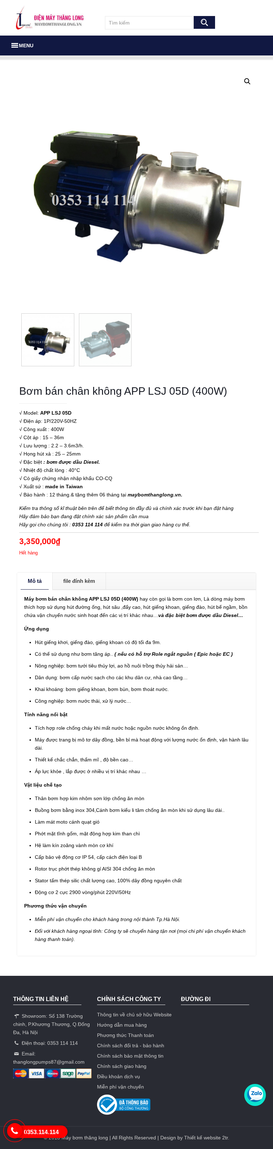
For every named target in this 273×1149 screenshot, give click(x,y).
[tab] (35, 581)
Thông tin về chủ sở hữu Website (134, 1014)
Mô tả (35, 581)
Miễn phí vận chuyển (120, 1087)
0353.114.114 (41, 1132)
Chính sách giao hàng (121, 1066)
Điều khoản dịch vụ (118, 1076)
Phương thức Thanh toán (125, 1035)
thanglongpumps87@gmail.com (49, 1062)
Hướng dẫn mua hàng (122, 1025)
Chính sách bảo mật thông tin (130, 1056)
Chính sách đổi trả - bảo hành (130, 1045)
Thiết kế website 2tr (206, 1137)
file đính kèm (79, 581)
